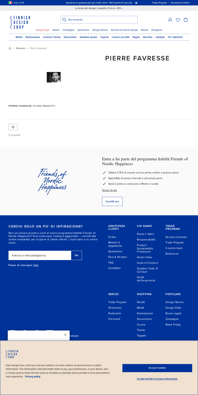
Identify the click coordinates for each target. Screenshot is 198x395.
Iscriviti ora (112, 201)
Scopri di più (109, 190)
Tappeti (104, 37)
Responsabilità (146, 239)
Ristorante (114, 313)
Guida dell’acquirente (146, 279)
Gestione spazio (88, 37)
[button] (170, 19)
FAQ (111, 262)
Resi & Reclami (117, 257)
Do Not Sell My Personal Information (157, 378)
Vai (76, 255)
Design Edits (173, 307)
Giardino (147, 37)
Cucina (141, 324)
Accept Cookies (157, 367)
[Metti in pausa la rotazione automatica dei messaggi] (136, 2)
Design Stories (100, 30)
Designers (156, 30)
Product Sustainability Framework (145, 248)
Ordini (112, 237)
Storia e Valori (145, 234)
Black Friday (173, 324)
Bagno (136, 37)
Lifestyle (160, 37)
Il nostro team (174, 248)
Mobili (19, 37)
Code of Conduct (147, 262)
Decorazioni (70, 37)
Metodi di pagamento (115, 244)
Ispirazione (83, 30)
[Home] (10, 48)
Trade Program (175, 242)
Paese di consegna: (21, 265)
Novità (55, 30)
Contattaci (114, 268)
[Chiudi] (65, 335)
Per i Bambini (175, 37)
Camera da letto (121, 37)
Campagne (68, 30)
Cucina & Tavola (52, 37)
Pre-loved (114, 319)
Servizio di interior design (124, 30)
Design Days (42, 30)
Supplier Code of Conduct (147, 270)
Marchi (144, 30)
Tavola (141, 330)
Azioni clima (144, 257)
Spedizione (115, 251)
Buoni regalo (173, 313)
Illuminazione (33, 37)
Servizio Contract (176, 237)
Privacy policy (32, 376)
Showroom (114, 307)
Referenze (172, 253)
